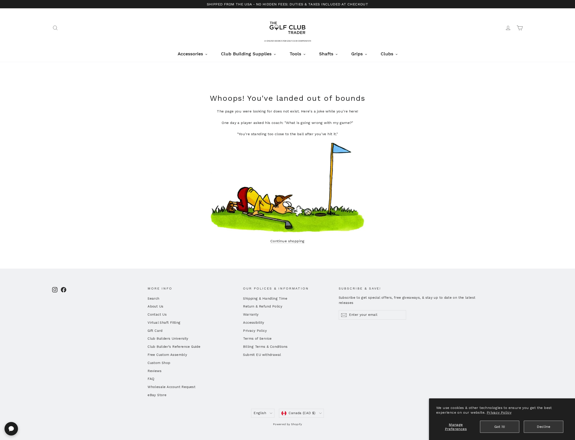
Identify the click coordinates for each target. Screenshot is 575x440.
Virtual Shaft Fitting (164, 323)
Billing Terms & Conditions (265, 347)
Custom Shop (159, 363)
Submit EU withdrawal (262, 355)
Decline (543, 426)
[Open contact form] (11, 429)
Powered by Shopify (287, 424)
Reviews (154, 371)
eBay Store (157, 395)
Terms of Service (257, 339)
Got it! (499, 426)
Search (153, 298)
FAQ (151, 379)
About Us (155, 306)
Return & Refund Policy (262, 306)
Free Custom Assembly (167, 355)
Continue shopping (287, 241)
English (260, 413)
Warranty (251, 314)
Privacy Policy (499, 412)
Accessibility (253, 323)
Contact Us (157, 314)
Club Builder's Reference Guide (174, 347)
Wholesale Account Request (171, 387)
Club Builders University (168, 339)
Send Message (120, 405)
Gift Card (155, 331)
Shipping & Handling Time (265, 298)
